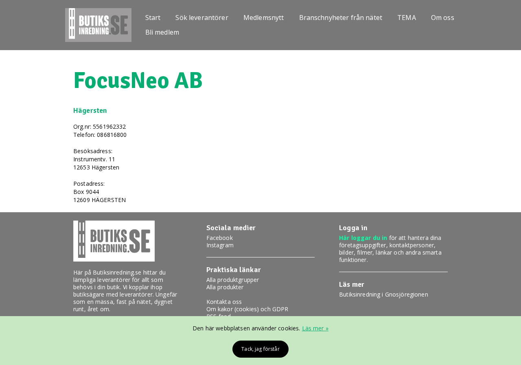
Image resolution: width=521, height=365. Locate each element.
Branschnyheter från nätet (341, 17)
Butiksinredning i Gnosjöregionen (383, 294)
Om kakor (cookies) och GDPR (247, 309)
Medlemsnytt (263, 17)
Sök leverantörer (201, 17)
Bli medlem (162, 32)
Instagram (220, 245)
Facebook (219, 238)
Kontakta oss (224, 302)
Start (153, 17)
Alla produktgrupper (232, 280)
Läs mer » (315, 328)
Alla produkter (225, 287)
